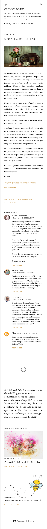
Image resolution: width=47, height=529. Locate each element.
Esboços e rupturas (15, 23)
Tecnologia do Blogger (25, 521)
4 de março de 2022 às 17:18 (23, 272)
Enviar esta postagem (25, 199)
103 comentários (23, 505)
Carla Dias (13, 203)
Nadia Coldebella (19, 216)
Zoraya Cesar (18, 270)
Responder (17, 265)
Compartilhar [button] (9, 199)
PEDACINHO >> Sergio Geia (22, 462)
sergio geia (17, 297)
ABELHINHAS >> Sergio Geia (22, 500)
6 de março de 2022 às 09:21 (23, 299)
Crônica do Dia (14, 9)
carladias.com (10, 187)
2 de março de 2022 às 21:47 (23, 218)
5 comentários (22, 466)
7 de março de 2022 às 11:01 (27, 333)
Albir (14, 333)
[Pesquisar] (41, 4)
